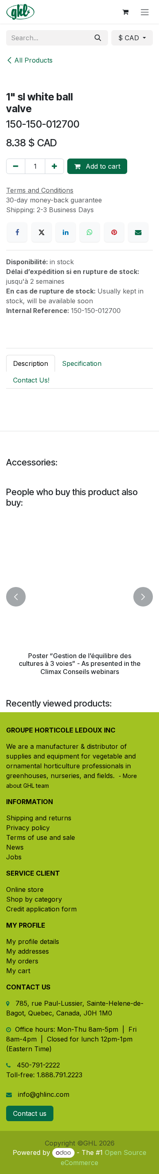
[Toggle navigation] (145, 11)
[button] (16, 596)
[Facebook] (17, 232)
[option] (79, 596)
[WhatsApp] (89, 232)
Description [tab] (30, 363)
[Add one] (54, 166)
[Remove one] (15, 166)
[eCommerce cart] (125, 12)
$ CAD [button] (129, 38)
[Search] (98, 38)
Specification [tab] (82, 363)
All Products (33, 60)
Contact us (29, 1113)
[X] (41, 232)
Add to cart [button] (102, 166)
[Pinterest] (114, 232)
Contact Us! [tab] (31, 380)
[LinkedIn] (65, 232)
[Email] (138, 232)
